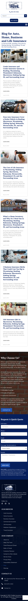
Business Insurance (9, 519)
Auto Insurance (8, 513)
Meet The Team (8, 542)
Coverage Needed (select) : (9, 445)
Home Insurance (8, 516)
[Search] (25, 15)
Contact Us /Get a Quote (10, 554)
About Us (6, 540)
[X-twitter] (9, 503)
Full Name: (4, 423)
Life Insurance (7, 524)
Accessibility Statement (10, 562)
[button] (26, 24)
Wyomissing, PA (9, 494)
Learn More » (6, 91)
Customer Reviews (9, 551)
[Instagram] (5, 503)
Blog (5, 565)
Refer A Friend (8, 548)
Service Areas (7, 557)
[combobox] (12, 15)
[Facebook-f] (2, 503)
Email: (3, 438)
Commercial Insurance (10, 522)
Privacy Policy (7, 559)
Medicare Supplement (10, 527)
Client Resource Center (10, 545)
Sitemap (6, 568)
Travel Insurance (8, 530)
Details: (3, 452)
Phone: (3, 431)
